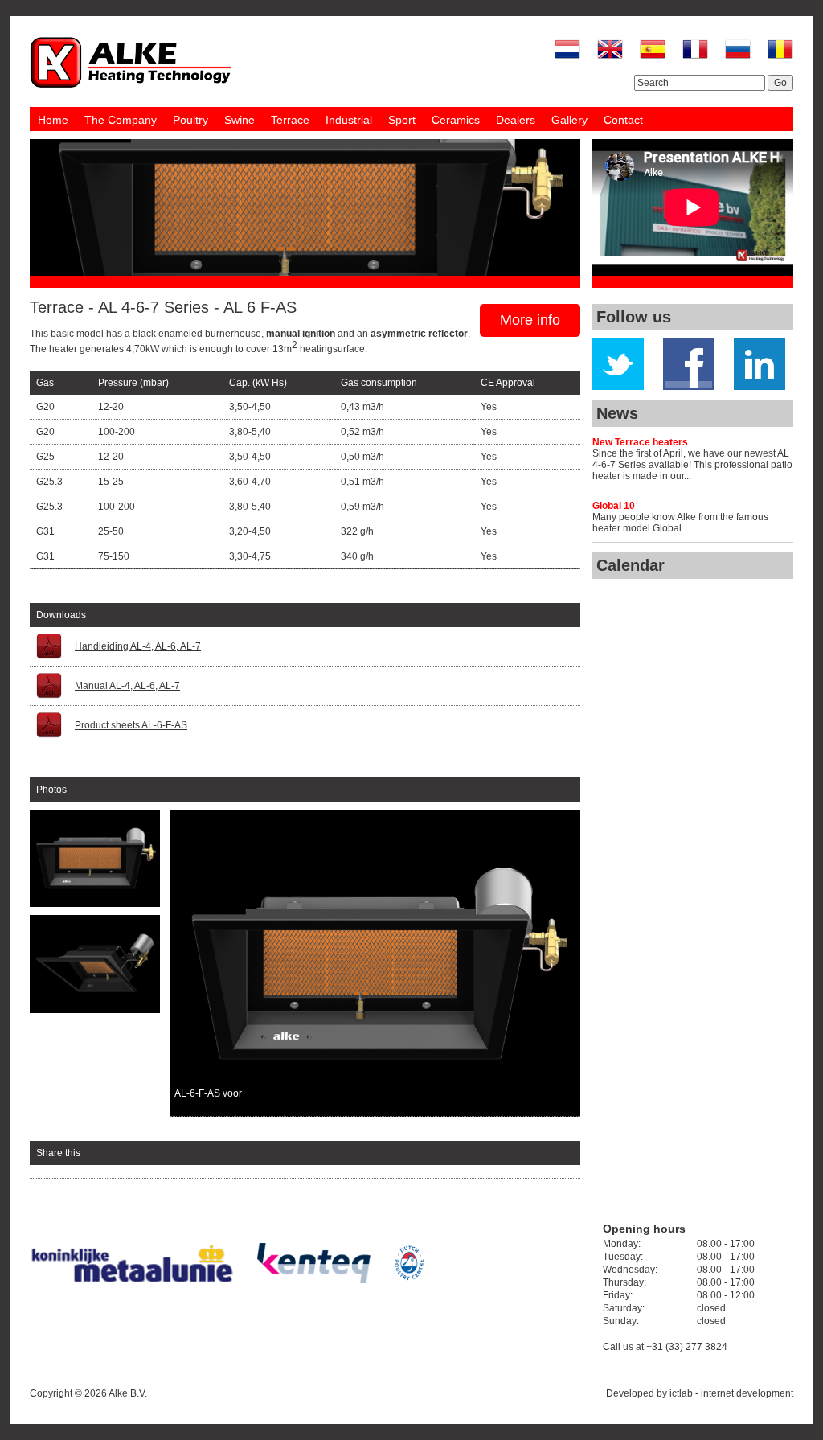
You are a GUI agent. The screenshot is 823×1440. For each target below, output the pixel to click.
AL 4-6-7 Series (153, 307)
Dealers (515, 119)
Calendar (630, 565)
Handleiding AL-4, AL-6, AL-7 (138, 646)
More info (530, 320)
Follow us (633, 317)
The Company (120, 119)
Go (780, 82)
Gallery (569, 119)
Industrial (349, 119)
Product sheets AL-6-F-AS (131, 725)
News (617, 413)
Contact (623, 119)
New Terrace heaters (640, 442)
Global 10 (613, 505)
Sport (402, 119)
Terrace (290, 119)
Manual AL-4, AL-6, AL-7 (127, 685)
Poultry (190, 119)
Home (53, 119)
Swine (239, 119)
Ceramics (456, 119)
